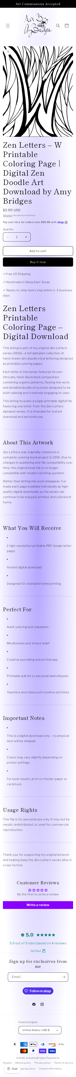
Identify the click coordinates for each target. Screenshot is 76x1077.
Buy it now (38, 262)
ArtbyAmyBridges (36, 1058)
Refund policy (23, 1062)
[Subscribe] (63, 977)
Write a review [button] (38, 905)
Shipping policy (27, 1068)
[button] (8, 25)
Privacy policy (43, 1062)
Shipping (7, 215)
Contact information (50, 1068)
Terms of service (63, 1062)
